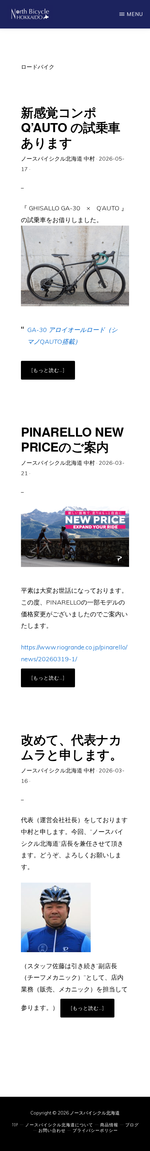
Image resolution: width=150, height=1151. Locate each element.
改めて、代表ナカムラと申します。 (71, 746)
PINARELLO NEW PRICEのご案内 (72, 438)
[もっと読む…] (53, 373)
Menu (135, 14)
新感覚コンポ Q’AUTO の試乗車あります (70, 127)
